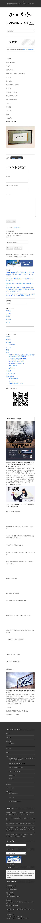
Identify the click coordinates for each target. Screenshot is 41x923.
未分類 (8, 322)
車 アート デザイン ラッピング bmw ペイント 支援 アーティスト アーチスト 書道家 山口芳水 (20, 295)
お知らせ (8, 311)
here (8, 875)
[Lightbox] (32, 459)
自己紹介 (8, 339)
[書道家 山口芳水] (20, 14)
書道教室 (8, 319)
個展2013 (11, 368)
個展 (7, 353)
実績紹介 (8, 316)
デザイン (8, 347)
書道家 (19, 158)
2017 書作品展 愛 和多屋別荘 (16, 361)
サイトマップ (12, 381)
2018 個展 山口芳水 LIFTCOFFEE (17, 359)
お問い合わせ (10, 376)
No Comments (31, 49)
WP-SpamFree (17, 227)
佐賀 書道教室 (10, 864)
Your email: (8, 237)
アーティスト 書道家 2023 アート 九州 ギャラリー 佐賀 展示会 (20, 279)
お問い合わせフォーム (13, 918)
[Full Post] (34, 459)
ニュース (25, 49)
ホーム (8, 336)
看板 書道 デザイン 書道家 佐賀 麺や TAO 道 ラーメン (20, 284)
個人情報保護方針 (13, 378)
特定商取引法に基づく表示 (16, 383)
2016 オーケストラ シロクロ (16, 363)
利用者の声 (12, 344)
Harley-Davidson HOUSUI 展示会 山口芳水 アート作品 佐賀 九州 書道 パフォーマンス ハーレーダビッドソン (20, 274)
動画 (7, 350)
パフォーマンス (10, 374)
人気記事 (8, 371)
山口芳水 (14, 158)
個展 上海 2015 (13, 365)
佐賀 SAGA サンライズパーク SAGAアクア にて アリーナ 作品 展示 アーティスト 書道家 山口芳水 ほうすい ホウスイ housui (20, 289)
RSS (23, 2)
